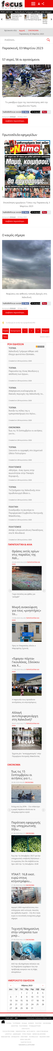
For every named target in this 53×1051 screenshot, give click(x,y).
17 (32, 1000)
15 (21, 1000)
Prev (10, 590)
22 (21, 1004)
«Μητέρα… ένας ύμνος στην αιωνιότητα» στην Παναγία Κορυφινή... (21, 473)
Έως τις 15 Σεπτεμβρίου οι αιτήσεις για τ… (21, 774)
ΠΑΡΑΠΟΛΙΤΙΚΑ (21, 1031)
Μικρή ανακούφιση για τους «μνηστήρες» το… (26, 610)
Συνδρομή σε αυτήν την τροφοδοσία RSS (20, 323)
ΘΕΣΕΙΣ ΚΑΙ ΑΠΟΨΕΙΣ (39, 1034)
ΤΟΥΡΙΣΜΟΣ (16, 1023)
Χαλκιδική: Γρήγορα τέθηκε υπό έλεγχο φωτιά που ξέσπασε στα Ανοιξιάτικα (31, 18)
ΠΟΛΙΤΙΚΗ (13, 506)
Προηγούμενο (15, 331)
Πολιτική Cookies (41, 1015)
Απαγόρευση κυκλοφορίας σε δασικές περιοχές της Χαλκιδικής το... (26, 392)
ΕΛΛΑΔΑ (13, 117)
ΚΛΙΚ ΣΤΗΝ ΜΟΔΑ (42, 1031)
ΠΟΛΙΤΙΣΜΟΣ (15, 467)
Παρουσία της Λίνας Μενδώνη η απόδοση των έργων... (24, 372)
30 (27, 1008)
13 (11, 1000)
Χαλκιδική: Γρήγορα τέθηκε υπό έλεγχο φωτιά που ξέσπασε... (23, 353)
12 (43, 997)
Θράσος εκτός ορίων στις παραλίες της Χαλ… (25, 554)
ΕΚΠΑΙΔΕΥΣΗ (15, 1037)
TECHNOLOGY (33, 1037)
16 (27, 1000)
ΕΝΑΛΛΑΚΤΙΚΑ (5, 1037)
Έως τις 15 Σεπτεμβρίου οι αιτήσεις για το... (25, 432)
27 (11, 1008)
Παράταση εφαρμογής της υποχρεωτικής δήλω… (26, 825)
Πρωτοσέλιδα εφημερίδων (19, 135)
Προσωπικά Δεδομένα (27, 1015)
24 (32, 1004)
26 (43, 1004)
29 (21, 1008)
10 (32, 997)
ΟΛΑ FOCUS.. (26, 1028)
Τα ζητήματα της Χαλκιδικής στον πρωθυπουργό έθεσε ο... (24, 492)
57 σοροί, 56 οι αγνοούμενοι (21, 59)
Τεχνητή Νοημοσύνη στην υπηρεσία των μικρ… (25, 932)
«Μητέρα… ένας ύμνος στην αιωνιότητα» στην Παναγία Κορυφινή (14, 17)
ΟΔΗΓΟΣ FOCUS (26, 1042)
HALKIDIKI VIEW (44, 1037)
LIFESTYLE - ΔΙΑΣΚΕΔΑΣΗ (13, 1034)
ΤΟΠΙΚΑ (12, 348)
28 (16, 1008)
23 (27, 1004)
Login (39, 3)
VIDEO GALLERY (25, 1039)
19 (43, 1000)
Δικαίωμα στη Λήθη (11, 1015)
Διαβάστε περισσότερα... (15, 121)
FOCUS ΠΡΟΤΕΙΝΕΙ (8, 1031)
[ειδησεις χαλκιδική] (3, 1022)
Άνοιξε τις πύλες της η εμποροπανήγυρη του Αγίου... (22, 412)
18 (37, 1000)
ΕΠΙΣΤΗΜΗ (24, 1037)
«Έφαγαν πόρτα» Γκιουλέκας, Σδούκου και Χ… (26, 662)
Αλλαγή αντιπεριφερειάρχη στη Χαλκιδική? (25, 716)
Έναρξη (5, 331)
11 (37, 997)
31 (32, 1008)
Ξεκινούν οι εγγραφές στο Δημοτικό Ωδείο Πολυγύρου (26, 452)
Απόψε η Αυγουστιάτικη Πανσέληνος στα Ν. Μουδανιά (26, 531)
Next (44, 590)
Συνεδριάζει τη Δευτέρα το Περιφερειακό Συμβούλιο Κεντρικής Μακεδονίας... (26, 513)
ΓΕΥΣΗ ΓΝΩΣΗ (26, 1034)
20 (11, 1004)
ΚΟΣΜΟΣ (31, 1023)
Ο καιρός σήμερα (13, 235)
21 (16, 1004)
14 (16, 1000)
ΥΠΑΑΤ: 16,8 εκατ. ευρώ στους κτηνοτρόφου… (23, 877)
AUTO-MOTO (31, 1031)
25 (37, 1004)
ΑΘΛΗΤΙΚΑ (14, 1026)
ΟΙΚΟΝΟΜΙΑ (14, 427)
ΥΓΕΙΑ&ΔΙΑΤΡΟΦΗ (35, 1026)
